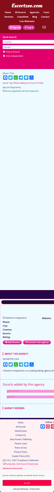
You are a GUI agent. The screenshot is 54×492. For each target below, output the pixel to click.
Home (8, 12)
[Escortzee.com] (27, 5)
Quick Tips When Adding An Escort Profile (23, 83)
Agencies (34, 12)
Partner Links (21, 443)
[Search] (38, 27)
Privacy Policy (35, 489)
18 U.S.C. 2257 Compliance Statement (21, 460)
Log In (30, 27)
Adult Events (21, 431)
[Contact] (44, 27)
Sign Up (16, 27)
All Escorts (20, 12)
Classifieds (22, 16)
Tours (46, 12)
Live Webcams (27, 21)
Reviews (9, 16)
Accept (27, 483)
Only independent (14, 56)
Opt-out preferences (20, 489)
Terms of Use (21, 448)
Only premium (12, 51)
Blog (34, 16)
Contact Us (20, 435)
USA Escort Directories (13, 468)
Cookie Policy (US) (21, 456)
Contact (45, 16)
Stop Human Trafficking (21, 439)
